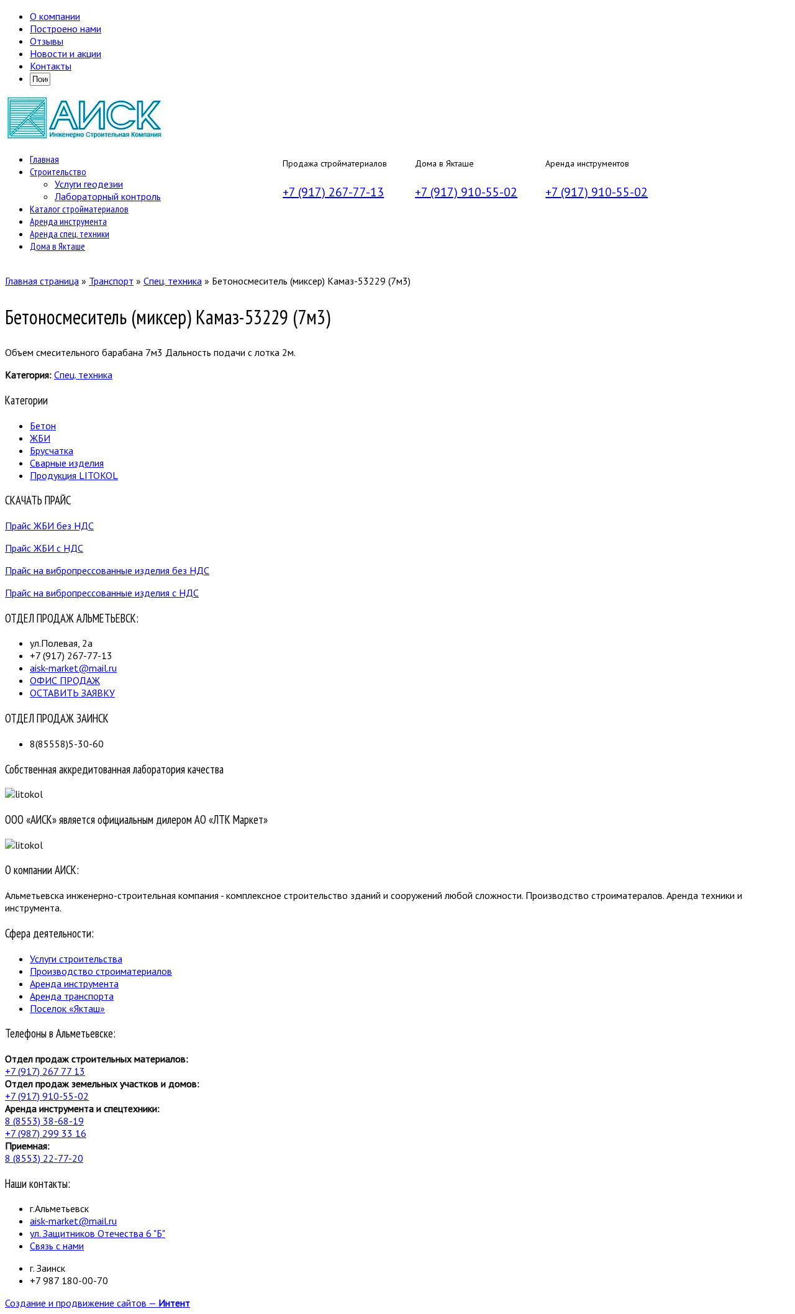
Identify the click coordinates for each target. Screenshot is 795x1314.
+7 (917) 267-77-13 (333, 192)
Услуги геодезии (89, 184)
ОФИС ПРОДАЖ (65, 680)
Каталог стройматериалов (79, 209)
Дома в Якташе (57, 246)
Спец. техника (172, 281)
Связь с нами (57, 1245)
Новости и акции (65, 53)
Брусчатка (51, 450)
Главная (44, 159)
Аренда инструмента (68, 221)
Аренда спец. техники (69, 233)
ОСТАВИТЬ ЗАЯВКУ (72, 693)
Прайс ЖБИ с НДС (44, 548)
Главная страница (42, 281)
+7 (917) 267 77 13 (45, 1071)
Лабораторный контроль (108, 196)
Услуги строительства (76, 958)
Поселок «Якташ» (67, 1008)
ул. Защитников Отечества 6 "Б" (97, 1233)
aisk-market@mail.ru (73, 668)
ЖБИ (40, 438)
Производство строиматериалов (101, 971)
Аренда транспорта (72, 996)
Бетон (43, 425)
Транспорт (111, 281)
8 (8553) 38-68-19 (44, 1121)
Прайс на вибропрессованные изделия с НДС (102, 592)
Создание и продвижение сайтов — (97, 1303)
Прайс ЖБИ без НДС (49, 525)
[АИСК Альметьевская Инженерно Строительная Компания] (84, 136)
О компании (55, 16)
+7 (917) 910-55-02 (466, 192)
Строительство (58, 171)
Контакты (50, 66)
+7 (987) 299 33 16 (45, 1133)
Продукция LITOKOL (74, 475)
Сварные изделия (67, 463)
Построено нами (65, 28)
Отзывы (46, 41)
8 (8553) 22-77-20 (44, 1158)
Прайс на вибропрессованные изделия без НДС (107, 570)
